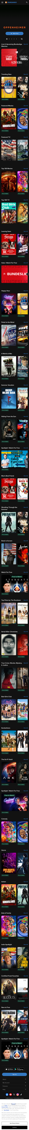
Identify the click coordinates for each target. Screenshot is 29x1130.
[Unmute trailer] (22, 39)
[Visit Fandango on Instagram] (17, 1094)
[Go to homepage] (11, 2)
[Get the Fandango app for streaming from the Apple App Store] (9, 1069)
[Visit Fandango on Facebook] (7, 1094)
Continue (14, 1127)
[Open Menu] (2, 2)
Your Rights (6, 1110)
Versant (13, 1103)
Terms (5, 1105)
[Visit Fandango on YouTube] (10, 1094)
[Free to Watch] (8, 87)
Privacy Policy (5, 1107)
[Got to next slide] (27, 57)
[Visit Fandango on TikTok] (21, 1094)
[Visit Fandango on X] (14, 1094)
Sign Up (15, 1074)
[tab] (6, 39)
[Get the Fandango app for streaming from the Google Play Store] (19, 1069)
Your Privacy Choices (14, 1123)
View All (26, 44)
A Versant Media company (18, 1098)
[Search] (27, 2)
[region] (14, 1114)
